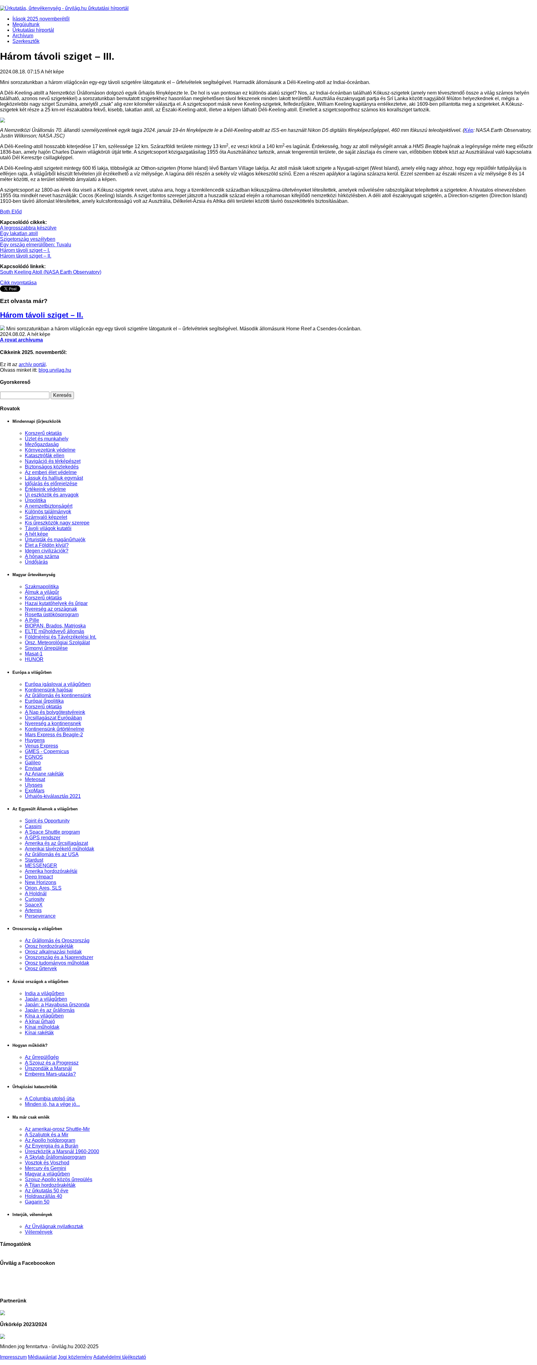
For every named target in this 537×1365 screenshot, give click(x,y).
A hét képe (36, 534)
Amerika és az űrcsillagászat (56, 843)
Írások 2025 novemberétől (41, 18)
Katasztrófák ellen (44, 455)
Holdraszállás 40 (43, 1196)
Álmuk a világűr (42, 592)
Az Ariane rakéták (44, 773)
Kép (468, 130)
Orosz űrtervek (41, 968)
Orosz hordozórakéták (49, 946)
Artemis (33, 910)
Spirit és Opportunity (47, 820)
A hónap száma (42, 556)
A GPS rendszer (42, 837)
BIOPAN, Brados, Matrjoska (55, 625)
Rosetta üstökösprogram (52, 614)
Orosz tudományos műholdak (57, 963)
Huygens (35, 740)
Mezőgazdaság (42, 444)
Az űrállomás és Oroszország (57, 940)
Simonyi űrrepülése (46, 648)
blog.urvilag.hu (55, 370)
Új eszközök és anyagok (52, 494)
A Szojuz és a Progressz (52, 1062)
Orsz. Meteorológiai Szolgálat (57, 642)
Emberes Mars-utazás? (50, 1074)
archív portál (32, 364)
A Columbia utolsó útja (50, 1098)
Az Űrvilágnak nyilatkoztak (54, 1226)
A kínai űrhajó (40, 1021)
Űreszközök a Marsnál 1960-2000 (62, 1151)
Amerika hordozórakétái (51, 871)
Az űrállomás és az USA (52, 854)
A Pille (32, 620)
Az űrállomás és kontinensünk (58, 695)
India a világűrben (44, 993)
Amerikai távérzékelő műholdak (59, 848)
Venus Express (41, 745)
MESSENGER (41, 865)
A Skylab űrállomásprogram (55, 1157)
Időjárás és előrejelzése (51, 483)
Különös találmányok (48, 511)
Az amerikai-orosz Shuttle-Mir (57, 1129)
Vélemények (39, 1232)
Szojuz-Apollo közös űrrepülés (58, 1179)
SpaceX (34, 904)
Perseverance (40, 916)
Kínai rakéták (39, 1032)
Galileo (33, 762)
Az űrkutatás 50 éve (46, 1190)
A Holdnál (36, 893)
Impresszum (13, 1357)
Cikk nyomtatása (18, 282)
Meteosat (35, 779)
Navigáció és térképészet (52, 461)
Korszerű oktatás (43, 433)
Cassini (33, 826)
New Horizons (40, 882)
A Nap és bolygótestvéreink (55, 712)
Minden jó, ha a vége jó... (52, 1104)
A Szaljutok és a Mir (46, 1134)
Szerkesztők (25, 41)
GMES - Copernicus (47, 751)
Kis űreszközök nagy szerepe (57, 522)
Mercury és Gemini (45, 1168)
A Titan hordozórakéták (50, 1185)
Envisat (33, 768)
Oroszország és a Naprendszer (59, 957)
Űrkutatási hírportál (33, 30)
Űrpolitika (35, 500)
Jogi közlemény (75, 1357)
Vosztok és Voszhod (47, 1162)
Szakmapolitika (42, 586)
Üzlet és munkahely (46, 438)
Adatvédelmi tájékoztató (119, 1357)
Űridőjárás (36, 562)
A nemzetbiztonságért (48, 506)
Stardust (34, 860)
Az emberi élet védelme (51, 472)
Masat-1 (34, 653)
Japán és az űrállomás (50, 1010)
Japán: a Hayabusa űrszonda (57, 1004)
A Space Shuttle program (52, 832)
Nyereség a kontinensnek (53, 723)
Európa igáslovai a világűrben (58, 684)
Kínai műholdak (42, 1027)
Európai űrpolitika (44, 701)
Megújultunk (25, 24)
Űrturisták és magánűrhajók (55, 539)
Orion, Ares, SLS (43, 888)
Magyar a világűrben (47, 1173)
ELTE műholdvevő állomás (54, 631)
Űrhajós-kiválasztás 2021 (53, 796)
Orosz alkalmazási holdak (53, 951)
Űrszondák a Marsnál (48, 1068)
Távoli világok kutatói (48, 528)
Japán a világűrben (46, 999)
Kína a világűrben (44, 1015)
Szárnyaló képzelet (46, 517)
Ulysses (34, 785)
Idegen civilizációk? (46, 550)
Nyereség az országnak (51, 609)
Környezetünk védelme (50, 450)
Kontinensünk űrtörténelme (54, 729)
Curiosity (34, 899)
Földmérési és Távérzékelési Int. (60, 637)
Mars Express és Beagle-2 (54, 734)
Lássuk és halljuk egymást (54, 478)
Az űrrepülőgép (42, 1057)
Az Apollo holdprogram (50, 1140)
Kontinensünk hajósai (49, 689)
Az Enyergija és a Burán (51, 1145)
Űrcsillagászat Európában (53, 717)
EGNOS (34, 757)
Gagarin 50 (37, 1201)
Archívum (22, 35)
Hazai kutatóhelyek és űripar (56, 603)
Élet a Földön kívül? (47, 545)
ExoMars (34, 790)
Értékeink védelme (45, 489)
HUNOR (34, 659)
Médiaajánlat (42, 1357)
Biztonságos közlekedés (52, 466)
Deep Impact (39, 876)
